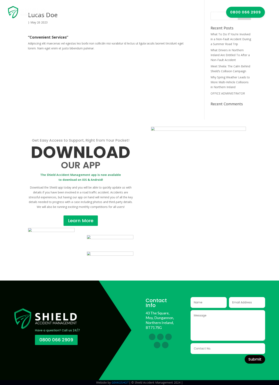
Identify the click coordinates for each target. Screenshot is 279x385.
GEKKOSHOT (120, 382)
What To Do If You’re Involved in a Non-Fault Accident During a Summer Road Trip (231, 39)
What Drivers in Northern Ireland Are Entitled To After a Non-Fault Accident (230, 55)
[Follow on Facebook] (152, 337)
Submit (254, 359)
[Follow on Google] (157, 345)
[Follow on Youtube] (165, 345)
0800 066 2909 (56, 340)
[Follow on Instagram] (160, 337)
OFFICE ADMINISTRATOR (228, 93)
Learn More (80, 220)
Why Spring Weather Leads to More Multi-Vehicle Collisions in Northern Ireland (230, 82)
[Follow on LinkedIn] (168, 337)
